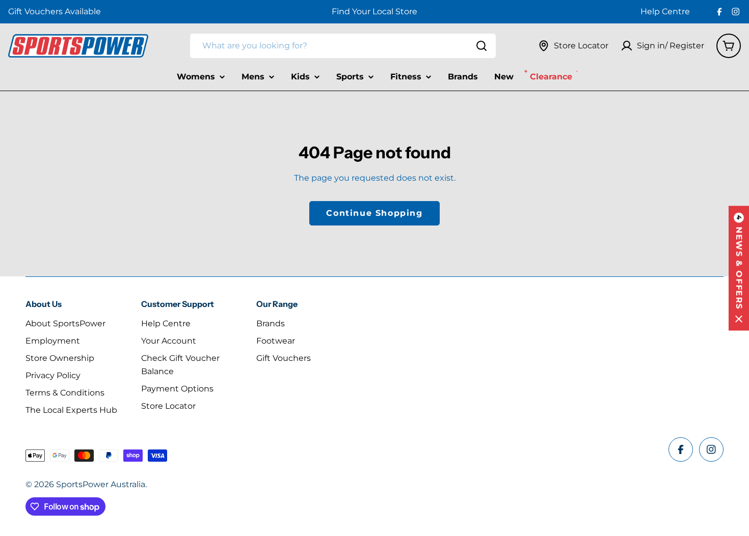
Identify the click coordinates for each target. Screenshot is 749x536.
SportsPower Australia (100, 484)
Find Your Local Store (374, 11)
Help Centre (665, 11)
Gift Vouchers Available (54, 11)
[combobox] (343, 46)
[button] (739, 268)
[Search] (481, 46)
